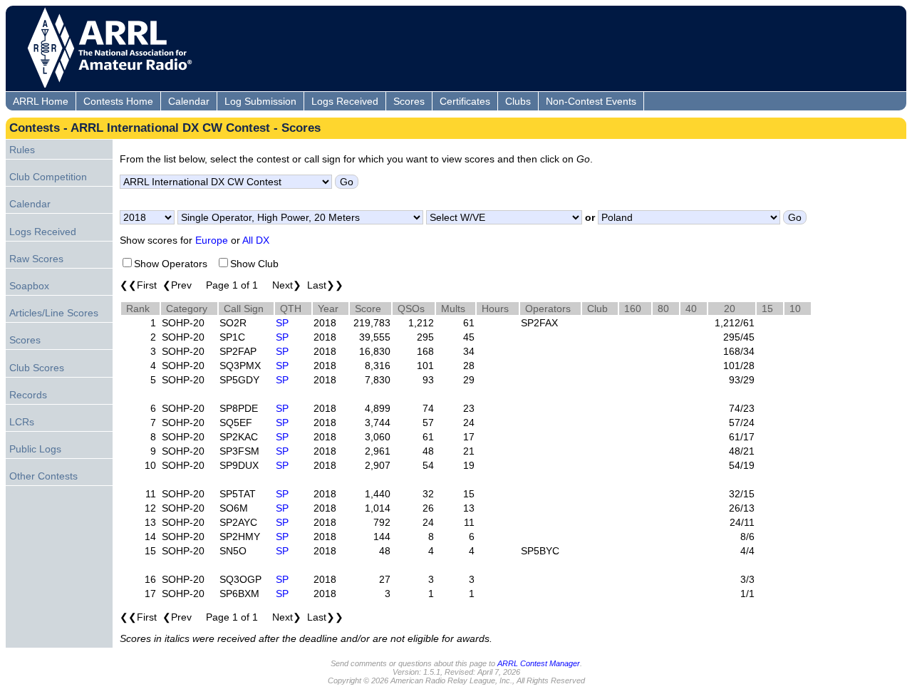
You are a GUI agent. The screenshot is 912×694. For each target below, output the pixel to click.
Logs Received (344, 101)
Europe (211, 240)
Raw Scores (36, 258)
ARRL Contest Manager (538, 663)
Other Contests (43, 476)
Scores (409, 101)
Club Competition (48, 176)
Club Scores (36, 367)
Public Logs (35, 449)
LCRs (21, 422)
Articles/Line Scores (53, 312)
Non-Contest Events (591, 101)
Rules (22, 149)
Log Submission (260, 101)
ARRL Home (40, 101)
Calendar (188, 101)
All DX (255, 240)
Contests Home (118, 101)
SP (282, 322)
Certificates (465, 101)
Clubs (518, 101)
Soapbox (29, 285)
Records (28, 394)
